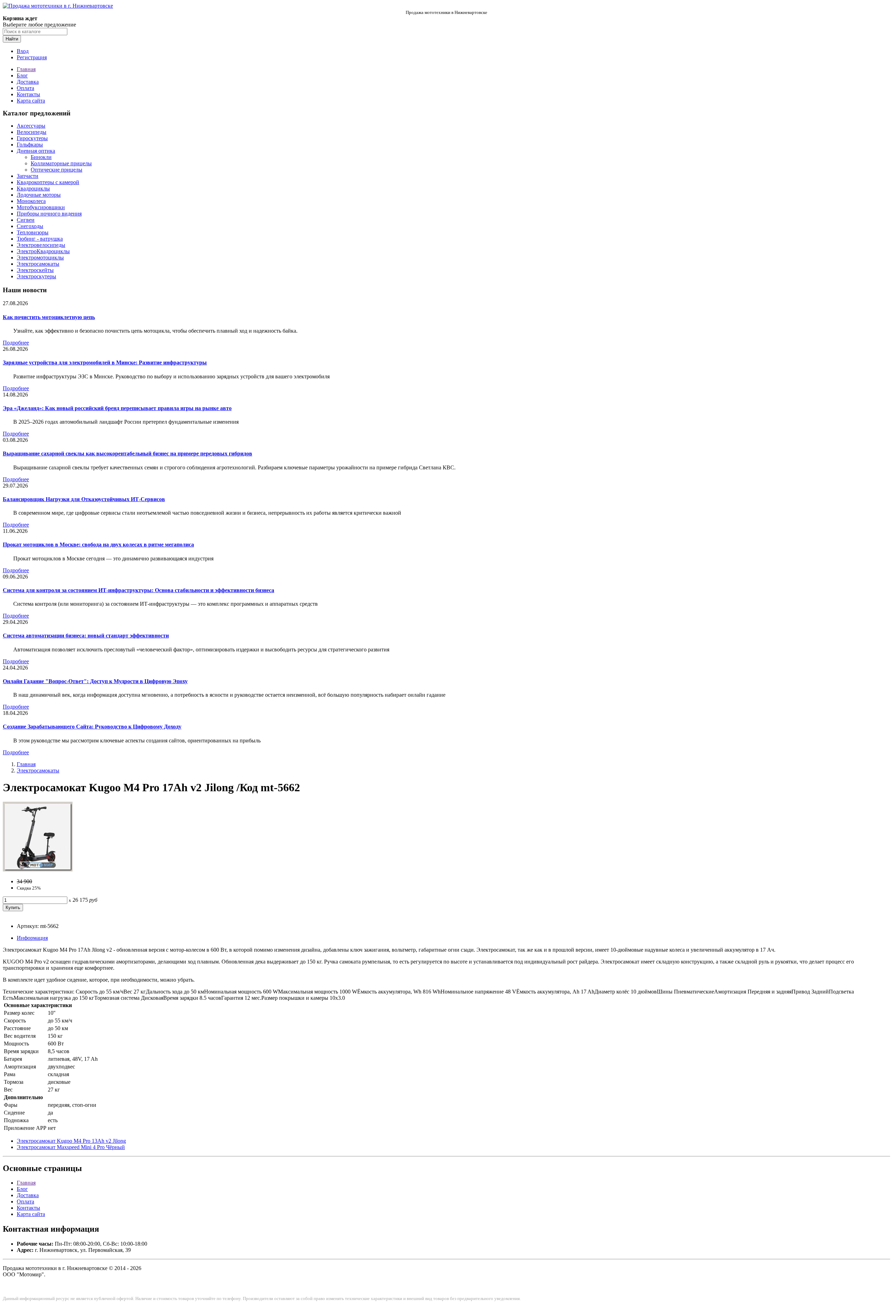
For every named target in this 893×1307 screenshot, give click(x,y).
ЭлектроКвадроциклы (43, 251)
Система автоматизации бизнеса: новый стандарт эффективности (86, 636)
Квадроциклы (33, 188)
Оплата (25, 88)
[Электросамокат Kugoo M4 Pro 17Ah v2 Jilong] (38, 869)
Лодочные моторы (39, 195)
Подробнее (16, 343)
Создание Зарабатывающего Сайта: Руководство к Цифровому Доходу (92, 727)
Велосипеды (31, 132)
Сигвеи (26, 220)
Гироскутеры (32, 138)
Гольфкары (30, 145)
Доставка (28, 82)
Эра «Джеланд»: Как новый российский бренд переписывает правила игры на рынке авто (117, 408)
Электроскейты (35, 270)
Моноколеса (31, 201)
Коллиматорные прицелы (61, 163)
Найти (12, 38)
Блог (22, 75)
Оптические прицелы (56, 170)
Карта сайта (31, 101)
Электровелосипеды (41, 245)
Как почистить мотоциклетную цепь (49, 317)
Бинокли (41, 157)
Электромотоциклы (40, 257)
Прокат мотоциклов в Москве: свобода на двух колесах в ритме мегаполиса (98, 544)
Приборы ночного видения (49, 214)
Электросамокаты (38, 264)
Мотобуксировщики (41, 207)
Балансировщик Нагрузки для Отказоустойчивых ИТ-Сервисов (84, 499)
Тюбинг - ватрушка (40, 239)
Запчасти (27, 176)
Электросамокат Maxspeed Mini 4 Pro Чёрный (71, 1147)
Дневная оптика (36, 151)
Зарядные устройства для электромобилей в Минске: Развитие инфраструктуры (105, 362)
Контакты (28, 94)
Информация (32, 938)
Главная (26, 69)
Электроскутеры (36, 276)
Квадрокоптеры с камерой (48, 182)
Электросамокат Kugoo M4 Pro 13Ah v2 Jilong (71, 1141)
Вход (23, 51)
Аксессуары (31, 126)
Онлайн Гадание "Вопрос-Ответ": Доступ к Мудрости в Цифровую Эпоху (95, 681)
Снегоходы (30, 226)
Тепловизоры (32, 232)
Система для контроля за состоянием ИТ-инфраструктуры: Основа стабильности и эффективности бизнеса (138, 590)
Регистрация (32, 57)
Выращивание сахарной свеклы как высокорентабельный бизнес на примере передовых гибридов (127, 453)
